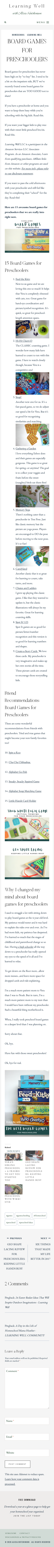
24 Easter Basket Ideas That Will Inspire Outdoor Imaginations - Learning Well (27, 1302)
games (9, 1215)
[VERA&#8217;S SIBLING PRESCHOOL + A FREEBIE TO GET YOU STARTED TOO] (13, 1156)
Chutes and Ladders (26, 588)
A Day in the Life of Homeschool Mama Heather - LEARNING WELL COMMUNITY (24, 1330)
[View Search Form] (5, 22)
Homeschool (18, 35)
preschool (10, 1222)
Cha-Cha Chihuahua (20, 762)
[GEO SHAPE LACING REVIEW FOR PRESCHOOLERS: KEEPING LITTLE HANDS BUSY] (34, 1156)
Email (10, 1436)
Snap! (18, 397)
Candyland (21, 568)
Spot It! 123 (22, 622)
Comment (12, 1371)
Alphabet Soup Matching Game (25, 791)
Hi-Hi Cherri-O (24, 340)
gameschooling (23, 1215)
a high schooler (25, 946)
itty (28, 279)
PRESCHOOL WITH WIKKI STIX (13, 1199)
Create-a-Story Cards (27, 651)
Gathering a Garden (26, 448)
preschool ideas (26, 1222)
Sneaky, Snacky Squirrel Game (24, 781)
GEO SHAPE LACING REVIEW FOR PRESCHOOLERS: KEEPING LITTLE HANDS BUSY (34, 1171)
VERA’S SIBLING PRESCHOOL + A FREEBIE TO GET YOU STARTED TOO (12, 1171)
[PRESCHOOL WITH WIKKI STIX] (13, 1189)
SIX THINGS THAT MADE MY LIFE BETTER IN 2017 (40, 1249)
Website (10, 1452)
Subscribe (10, 1533)
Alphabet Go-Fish (18, 772)
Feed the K (21, 279)
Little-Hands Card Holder (22, 800)
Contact (25, 1533)
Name (10, 1421)
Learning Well (34, 35)
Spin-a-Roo (15, 752)
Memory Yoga (23, 509)
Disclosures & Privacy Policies (23, 1537)
